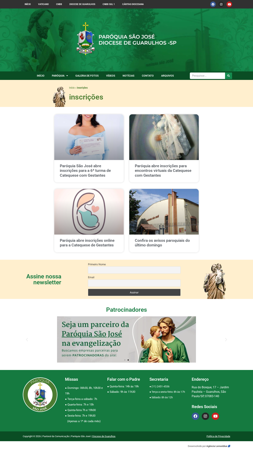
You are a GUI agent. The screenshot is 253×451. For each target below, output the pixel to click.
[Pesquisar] (228, 76)
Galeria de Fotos (87, 75)
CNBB (59, 4)
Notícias (128, 75)
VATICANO (43, 4)
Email (91, 277)
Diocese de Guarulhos (82, 4)
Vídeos (110, 75)
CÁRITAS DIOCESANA (133, 4)
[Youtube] (229, 4)
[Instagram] (221, 4)
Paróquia (58, 75)
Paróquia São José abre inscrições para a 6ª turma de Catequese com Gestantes (85, 170)
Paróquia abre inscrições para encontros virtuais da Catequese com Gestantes (163, 170)
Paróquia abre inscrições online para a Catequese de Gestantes (87, 242)
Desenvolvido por (197, 446)
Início (28, 4)
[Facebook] (213, 4)
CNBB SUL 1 (109, 4)
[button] (27, 339)
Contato (148, 75)
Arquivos (167, 75)
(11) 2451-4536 (160, 386)
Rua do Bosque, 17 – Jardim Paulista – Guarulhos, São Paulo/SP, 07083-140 (210, 392)
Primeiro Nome (97, 264)
